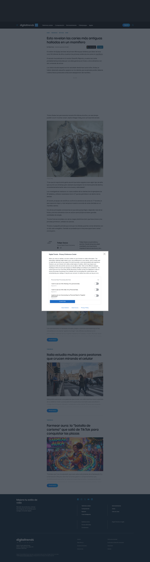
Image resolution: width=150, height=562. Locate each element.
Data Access (75, 307)
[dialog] (75, 281)
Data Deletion (65, 307)
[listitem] (75, 280)
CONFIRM (62, 301)
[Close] (105, 254)
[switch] (96, 283)
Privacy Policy (85, 307)
